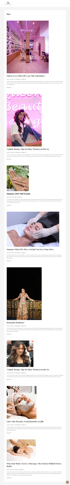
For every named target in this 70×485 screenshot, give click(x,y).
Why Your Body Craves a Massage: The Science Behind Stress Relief (34, 465)
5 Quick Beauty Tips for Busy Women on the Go (28, 149)
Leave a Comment (10, 79)
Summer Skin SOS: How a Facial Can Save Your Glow (30, 249)
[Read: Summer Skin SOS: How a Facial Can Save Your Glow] (33, 229)
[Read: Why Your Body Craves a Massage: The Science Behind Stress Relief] (21, 450)
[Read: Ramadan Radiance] (24, 293)
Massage (16, 469)
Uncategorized (17, 79)
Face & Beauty (17, 252)
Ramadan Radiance (15, 322)
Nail (15, 197)
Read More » (9, 87)
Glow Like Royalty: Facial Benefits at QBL (25, 421)
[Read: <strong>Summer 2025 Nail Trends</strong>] (18, 178)
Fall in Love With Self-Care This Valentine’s (26, 75)
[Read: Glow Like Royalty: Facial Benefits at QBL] (22, 402)
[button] (67, 482)
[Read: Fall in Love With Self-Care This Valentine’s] (28, 46)
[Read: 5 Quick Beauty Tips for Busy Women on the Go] (24, 120)
